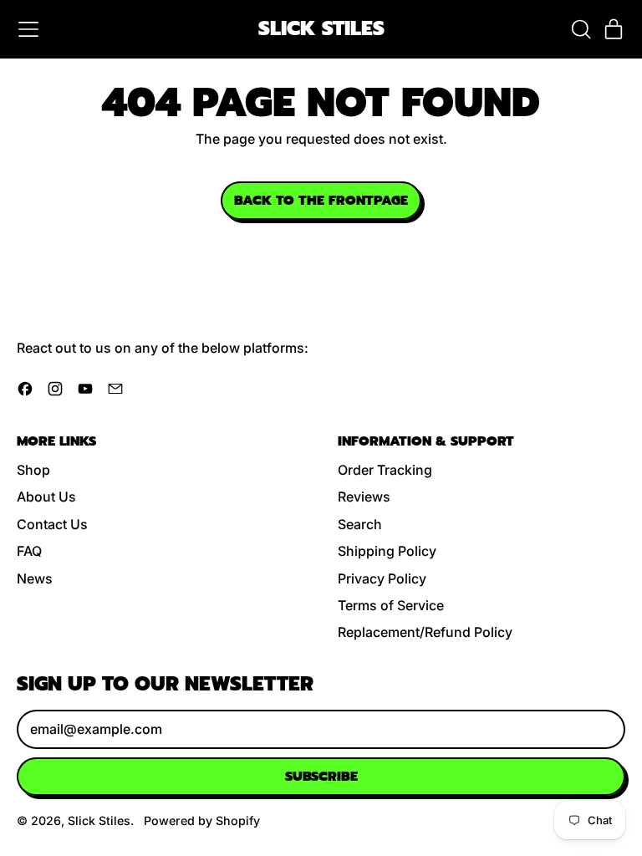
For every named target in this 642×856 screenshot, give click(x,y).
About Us (46, 496)
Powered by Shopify (202, 820)
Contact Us (52, 524)
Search (360, 524)
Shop (33, 469)
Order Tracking (385, 469)
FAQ (29, 551)
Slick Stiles (321, 29)
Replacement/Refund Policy (425, 632)
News (35, 578)
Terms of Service (391, 605)
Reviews (364, 496)
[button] (580, 29)
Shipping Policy (387, 551)
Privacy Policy (382, 578)
